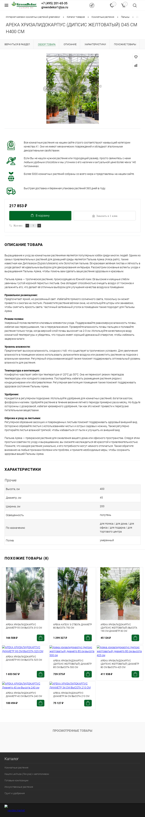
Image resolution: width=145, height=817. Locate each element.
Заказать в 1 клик (106, 215)
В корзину (43, 215)
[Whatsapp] (102, 5)
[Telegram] (91, 5)
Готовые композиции (16, 780)
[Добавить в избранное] (136, 57)
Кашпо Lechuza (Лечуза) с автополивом (27, 774)
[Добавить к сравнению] (136, 65)
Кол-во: (18, 225)
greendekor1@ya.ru (54, 7)
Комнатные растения (16, 767)
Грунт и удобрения (15, 793)
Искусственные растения (19, 786)
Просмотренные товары (72, 731)
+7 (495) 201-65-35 (54, 3)
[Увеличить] (72, 89)
